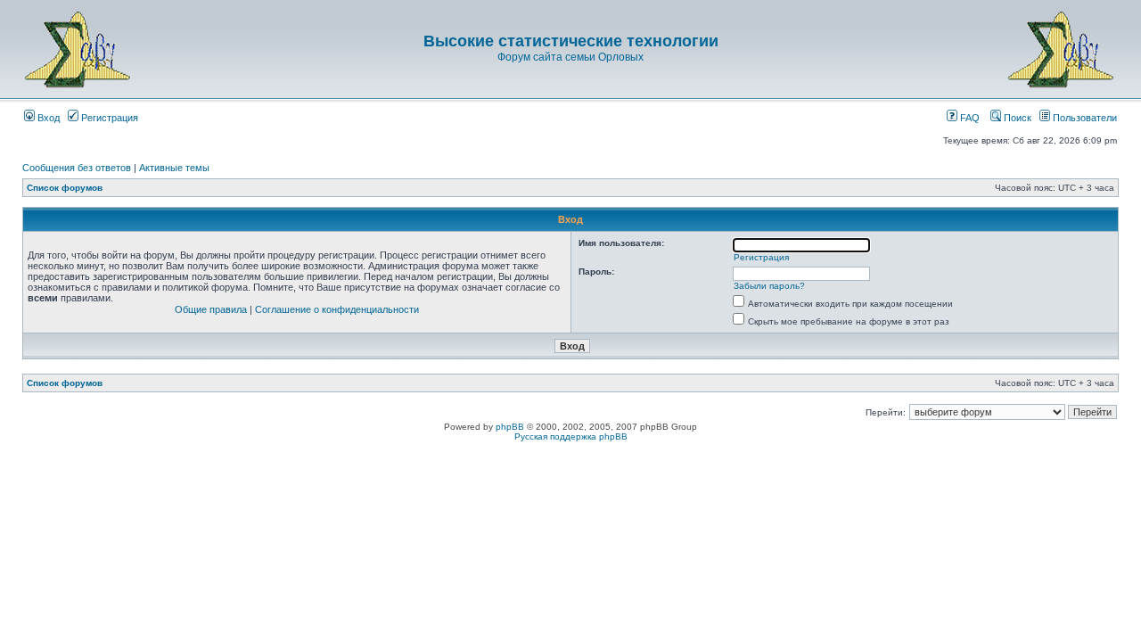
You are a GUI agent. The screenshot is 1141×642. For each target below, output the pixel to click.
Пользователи (1083, 117)
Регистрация (108, 117)
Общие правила (211, 309)
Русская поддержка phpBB (571, 436)
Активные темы (174, 167)
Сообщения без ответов (76, 167)
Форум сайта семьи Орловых (570, 57)
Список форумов (65, 188)
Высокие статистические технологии (570, 41)
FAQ (968, 117)
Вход (47, 117)
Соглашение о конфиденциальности (337, 309)
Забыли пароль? (769, 286)
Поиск (1016, 117)
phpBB (510, 427)
